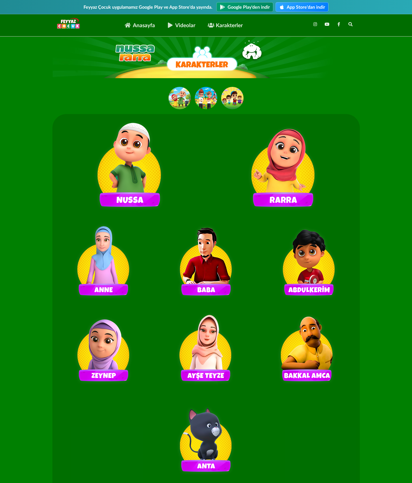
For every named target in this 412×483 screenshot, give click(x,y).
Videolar (185, 25)
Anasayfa (144, 25)
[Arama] (350, 24)
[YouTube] (326, 24)
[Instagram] (315, 24)
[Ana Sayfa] (70, 24)
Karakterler (229, 25)
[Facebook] (338, 24)
